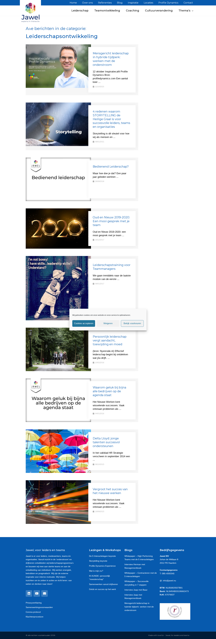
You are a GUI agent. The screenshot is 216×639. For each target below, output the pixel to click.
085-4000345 (168, 573)
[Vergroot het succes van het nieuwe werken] (58, 502)
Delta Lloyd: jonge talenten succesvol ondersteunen (106, 442)
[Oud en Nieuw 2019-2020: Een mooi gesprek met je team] (58, 228)
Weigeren (108, 323)
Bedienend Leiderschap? (111, 166)
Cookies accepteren (83, 323)
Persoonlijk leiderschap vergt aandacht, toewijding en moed (110, 340)
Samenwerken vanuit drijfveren (103, 584)
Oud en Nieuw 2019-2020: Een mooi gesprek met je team (111, 221)
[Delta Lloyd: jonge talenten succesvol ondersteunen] (58, 451)
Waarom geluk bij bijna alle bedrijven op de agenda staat (109, 391)
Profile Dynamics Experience (102, 566)
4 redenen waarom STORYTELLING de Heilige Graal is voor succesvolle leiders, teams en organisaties (111, 119)
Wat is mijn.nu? (96, 571)
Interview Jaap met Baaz (135, 590)
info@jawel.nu (169, 580)
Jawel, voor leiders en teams (45, 550)
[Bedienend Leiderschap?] (58, 179)
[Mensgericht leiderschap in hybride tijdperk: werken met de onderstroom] (58, 65)
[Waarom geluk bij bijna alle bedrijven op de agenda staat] (58, 400)
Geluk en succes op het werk (102, 589)
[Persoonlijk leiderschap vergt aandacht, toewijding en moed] (58, 349)
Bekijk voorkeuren (132, 323)
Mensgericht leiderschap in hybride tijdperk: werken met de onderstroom (139, 606)
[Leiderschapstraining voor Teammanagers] (58, 288)
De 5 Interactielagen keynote (102, 556)
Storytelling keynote (98, 561)
